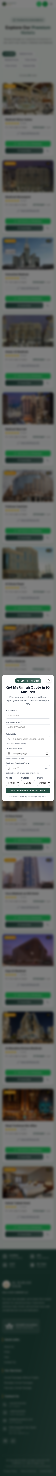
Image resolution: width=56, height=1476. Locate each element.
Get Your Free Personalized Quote (28, 790)
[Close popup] (48, 679)
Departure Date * (14, 748)
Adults (9, 778)
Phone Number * (14, 722)
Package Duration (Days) (17, 763)
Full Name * (11, 710)
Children (25, 778)
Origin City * (12, 734)
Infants (40, 778)
